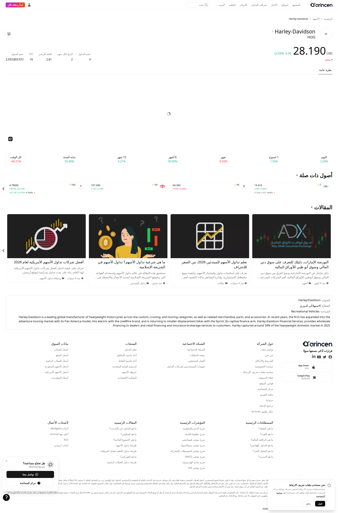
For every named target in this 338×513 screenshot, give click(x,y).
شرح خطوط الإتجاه (195, 434)
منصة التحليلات (197, 355)
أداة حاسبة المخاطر (127, 355)
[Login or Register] (29, 5)
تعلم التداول (130, 349)
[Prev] (334, 189)
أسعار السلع (62, 355)
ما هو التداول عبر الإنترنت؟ (123, 428)
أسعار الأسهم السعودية (56, 366)
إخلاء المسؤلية (266, 377)
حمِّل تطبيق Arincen (262, 411)
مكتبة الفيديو (266, 394)
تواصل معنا (267, 349)
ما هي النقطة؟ (265, 428)
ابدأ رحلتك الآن (15, 5)
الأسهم (316, 18)
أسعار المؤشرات (59, 377)
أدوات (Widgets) (59, 428)
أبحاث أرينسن (61, 445)
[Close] (6, 461)
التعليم (232, 5)
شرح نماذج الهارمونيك (193, 462)
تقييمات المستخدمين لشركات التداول (186, 366)
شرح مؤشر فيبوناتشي (193, 439)
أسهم (305, 283)
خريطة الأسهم (129, 372)
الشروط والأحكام (264, 360)
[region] (169, 189)
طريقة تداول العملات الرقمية (122, 462)
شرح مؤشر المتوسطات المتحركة (188, 451)
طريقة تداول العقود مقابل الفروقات (118, 451)
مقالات (220, 283)
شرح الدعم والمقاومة (194, 428)
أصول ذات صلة (315, 175)
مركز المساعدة (265, 389)
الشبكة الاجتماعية (196, 349)
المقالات (323, 207)
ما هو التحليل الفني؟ (263, 451)
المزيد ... (220, 5)
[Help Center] (6, 497)
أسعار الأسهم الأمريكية (56, 372)
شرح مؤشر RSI (196, 468)
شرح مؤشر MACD (195, 456)
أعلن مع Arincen (59, 434)
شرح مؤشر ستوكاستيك (193, 445)
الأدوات (243, 5)
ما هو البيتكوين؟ (129, 434)
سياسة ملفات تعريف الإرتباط (258, 372)
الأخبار (274, 5)
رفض (308, 503)
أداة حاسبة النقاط (128, 360)
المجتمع (296, 5)
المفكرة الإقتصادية (127, 377)
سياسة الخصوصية (264, 366)
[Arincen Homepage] (321, 5)
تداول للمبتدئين (138, 283)
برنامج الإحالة (266, 406)
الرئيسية (328, 18)
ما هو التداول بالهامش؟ (261, 445)
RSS (66, 439)
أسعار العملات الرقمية (57, 360)
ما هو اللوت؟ (266, 434)
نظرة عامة (325, 70)
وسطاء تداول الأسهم (50, 278)
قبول (320, 503)
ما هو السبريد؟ (265, 456)
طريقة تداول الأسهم (126, 445)
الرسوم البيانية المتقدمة (124, 366)
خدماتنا (269, 400)
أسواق (285, 5)
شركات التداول (259, 5)
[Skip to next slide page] (3, 189)
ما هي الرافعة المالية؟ (262, 439)
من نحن (269, 355)
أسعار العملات (61, 349)
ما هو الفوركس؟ (128, 456)
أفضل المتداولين (196, 360)
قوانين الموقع (266, 383)
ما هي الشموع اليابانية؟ (125, 439)
